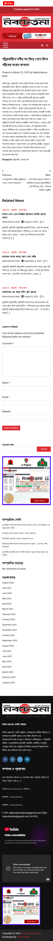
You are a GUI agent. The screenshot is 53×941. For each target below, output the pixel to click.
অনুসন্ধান (44, 449)
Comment (8, 343)
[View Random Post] (42, 45)
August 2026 (8, 582)
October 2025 (8, 635)
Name (6, 382)
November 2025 (9, 630)
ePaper (10, 3)
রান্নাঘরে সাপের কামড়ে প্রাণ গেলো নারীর (19, 256)
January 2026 (8, 619)
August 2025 (8, 646)
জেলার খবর (24, 159)
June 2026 (7, 593)
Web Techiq (24, 937)
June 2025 (7, 656)
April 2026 (6, 604)
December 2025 (9, 625)
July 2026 (6, 588)
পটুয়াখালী (16, 159)
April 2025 (6, 667)
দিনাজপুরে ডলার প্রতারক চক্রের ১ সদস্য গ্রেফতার (19, 533)
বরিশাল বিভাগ (23, 210)
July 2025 (6, 651)
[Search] (47, 45)
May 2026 (6, 598)
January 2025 (8, 682)
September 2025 (9, 640)
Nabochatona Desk (11, 222)
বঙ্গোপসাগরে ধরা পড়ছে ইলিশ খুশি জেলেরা (19, 291)
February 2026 (9, 614)
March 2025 (7, 672)
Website (6, 411)
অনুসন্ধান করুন (8, 444)
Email (6, 397)
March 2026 (7, 609)
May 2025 (6, 661)
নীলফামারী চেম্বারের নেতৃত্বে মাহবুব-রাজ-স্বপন (17, 538)
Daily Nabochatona (31, 933)
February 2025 (9, 677)
